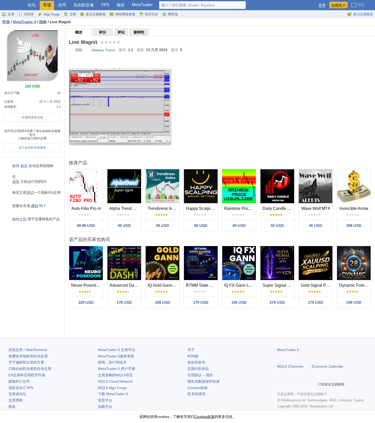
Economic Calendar (327, 366)
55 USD (277, 225)
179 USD (200, 302)
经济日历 (151, 14)
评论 (121, 32)
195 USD (239, 302)
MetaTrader (142, 5)
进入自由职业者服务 (32, 147)
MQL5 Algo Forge (112, 388)
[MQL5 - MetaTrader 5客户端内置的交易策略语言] (12, 5)
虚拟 (15, 181)
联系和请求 (196, 394)
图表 (12, 407)
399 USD (353, 225)
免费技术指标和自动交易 (28, 356)
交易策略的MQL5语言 (115, 375)
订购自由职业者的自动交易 (29, 369)
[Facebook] (280, 384)
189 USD (162, 302)
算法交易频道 (363, 14)
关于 (191, 350)
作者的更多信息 (32, 117)
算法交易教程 (96, 14)
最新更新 (116, 356)
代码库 (29, 14)
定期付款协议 (198, 369)
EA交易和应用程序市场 (26, 375)
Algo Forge (52, 14)
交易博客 (15, 400)
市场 (47, 5)
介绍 (23, 219)
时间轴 (193, 356)
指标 (78, 50)
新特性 (139, 32)
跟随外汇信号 (19, 381)
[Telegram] (288, 384)
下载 (113, 394)
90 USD (200, 225)
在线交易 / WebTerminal (27, 350)
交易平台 (116, 350)
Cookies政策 (198, 388)
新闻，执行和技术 (112, 362)
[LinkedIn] (313, 384)
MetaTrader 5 (288, 350)
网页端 (173, 14)
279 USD (277, 302)
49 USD (124, 225)
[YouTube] (305, 384)
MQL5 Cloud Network (115, 381)
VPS (105, 5)
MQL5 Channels (290, 366)
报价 (121, 5)
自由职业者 (83, 5)
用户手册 (116, 369)
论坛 (32, 5)
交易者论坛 (17, 394)
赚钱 (34, 206)
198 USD (353, 302)
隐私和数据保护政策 (204, 381)
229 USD (86, 302)
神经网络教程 (125, 14)
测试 (30, 192)
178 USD (124, 302)
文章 (11, 14)
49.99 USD (86, 225)
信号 (62, 5)
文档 (72, 14)
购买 (24, 166)
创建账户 (338, 5)
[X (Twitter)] (296, 384)
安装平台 (105, 400)
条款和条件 (196, 362)
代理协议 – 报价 (200, 375)
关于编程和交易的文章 (26, 362)
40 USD (315, 225)
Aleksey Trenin (103, 50)
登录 (322, 5)
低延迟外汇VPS (20, 388)
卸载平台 (105, 407)
